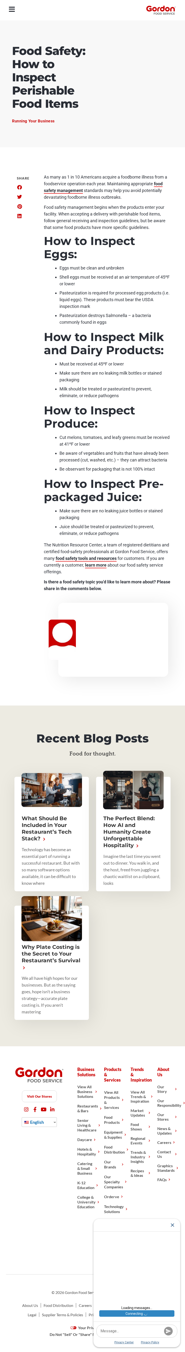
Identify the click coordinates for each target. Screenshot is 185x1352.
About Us (30, 1305)
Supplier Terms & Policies (62, 1314)
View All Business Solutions (85, 1091)
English (36, 1122)
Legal (32, 1314)
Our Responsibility (169, 1102)
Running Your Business (33, 121)
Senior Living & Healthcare (87, 1125)
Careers (164, 1142)
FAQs (162, 1179)
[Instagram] (26, 1109)
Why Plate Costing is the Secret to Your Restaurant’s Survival (51, 954)
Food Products (112, 1120)
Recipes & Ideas (137, 1173)
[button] (19, 187)
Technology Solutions (114, 1209)
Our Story (162, 1089)
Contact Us (164, 1154)
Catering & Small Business (84, 1168)
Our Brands (110, 1164)
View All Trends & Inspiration (140, 1096)
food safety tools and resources (86, 558)
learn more (95, 565)
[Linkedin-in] (52, 1109)
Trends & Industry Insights (138, 1157)
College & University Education (86, 1202)
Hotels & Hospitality (86, 1151)
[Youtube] (43, 1109)
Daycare (84, 1139)
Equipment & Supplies (113, 1134)
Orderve (111, 1196)
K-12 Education (85, 1185)
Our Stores (163, 1116)
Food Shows (136, 1126)
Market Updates (138, 1112)
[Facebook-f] (35, 1109)
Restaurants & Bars (87, 1108)
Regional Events (138, 1140)
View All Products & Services (112, 1100)
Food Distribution (114, 1149)
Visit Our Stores (39, 1096)
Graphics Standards (166, 1168)
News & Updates (164, 1130)
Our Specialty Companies (113, 1181)
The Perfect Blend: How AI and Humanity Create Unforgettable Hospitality (129, 832)
